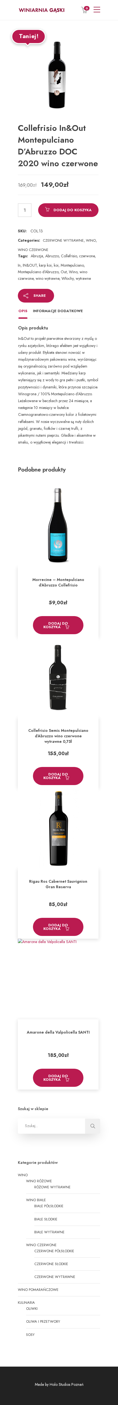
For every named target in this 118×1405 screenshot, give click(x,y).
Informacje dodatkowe (58, 311)
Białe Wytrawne (49, 1232)
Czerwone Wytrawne (63, 240)
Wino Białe (36, 1200)
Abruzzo (52, 256)
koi (56, 265)
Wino (91, 240)
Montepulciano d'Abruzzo (38, 272)
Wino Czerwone (33, 249)
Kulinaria (26, 1302)
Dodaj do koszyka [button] (55, 625)
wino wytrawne (47, 278)
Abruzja (37, 256)
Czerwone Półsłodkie (54, 1251)
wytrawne (83, 278)
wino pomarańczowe (38, 1289)
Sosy (30, 1334)
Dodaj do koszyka (73, 210)
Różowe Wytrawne (52, 1187)
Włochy (67, 278)
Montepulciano (72, 265)
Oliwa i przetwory (43, 1321)
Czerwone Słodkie (51, 1263)
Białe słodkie (45, 1219)
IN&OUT (30, 265)
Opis (22, 311)
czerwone (87, 256)
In (19, 265)
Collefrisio (69, 256)
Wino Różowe (39, 1181)
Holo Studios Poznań (66, 1384)
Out (64, 272)
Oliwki (32, 1308)
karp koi (45, 265)
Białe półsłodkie (48, 1206)
